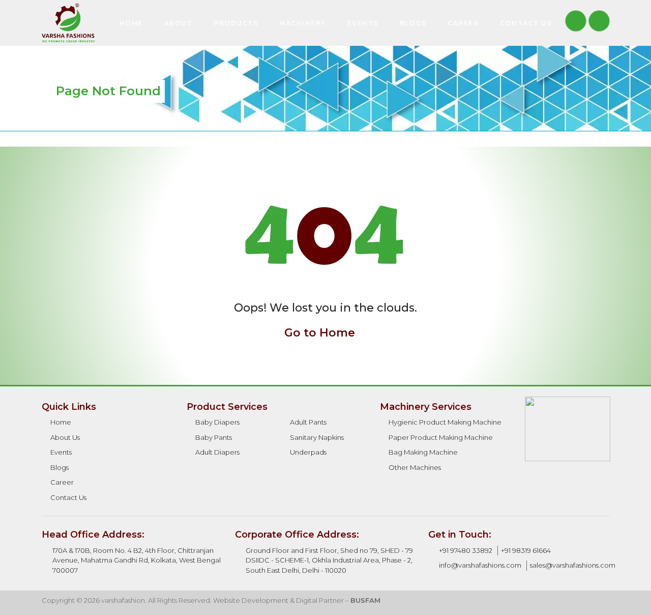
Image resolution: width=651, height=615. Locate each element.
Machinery (302, 23)
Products (236, 23)
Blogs (413, 23)
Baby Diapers (217, 422)
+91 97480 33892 (465, 550)
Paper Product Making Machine (441, 437)
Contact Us (526, 23)
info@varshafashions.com (480, 565)
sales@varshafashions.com (572, 565)
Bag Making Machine (423, 452)
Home (131, 23)
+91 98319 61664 (526, 550)
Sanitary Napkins (317, 437)
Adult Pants (308, 422)
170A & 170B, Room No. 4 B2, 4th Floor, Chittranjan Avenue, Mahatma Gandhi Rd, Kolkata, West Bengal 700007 (136, 560)
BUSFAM (365, 600)
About (178, 23)
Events (362, 23)
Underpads (308, 452)
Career (463, 23)
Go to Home (321, 333)
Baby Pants (213, 437)
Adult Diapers (217, 452)
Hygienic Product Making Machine (445, 422)
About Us (65, 437)
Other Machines (415, 467)
